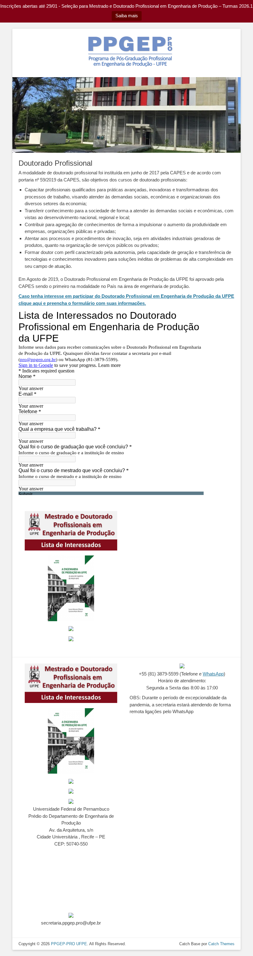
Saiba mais (126, 15)
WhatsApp (213, 673)
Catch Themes (221, 943)
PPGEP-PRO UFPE (69, 943)
